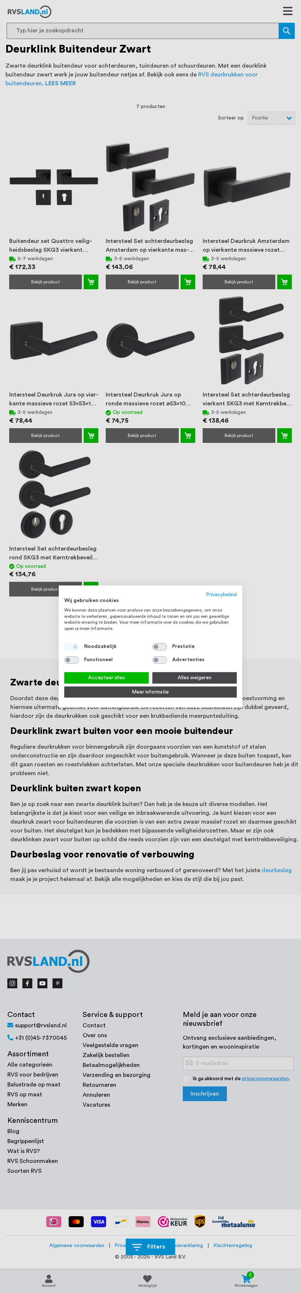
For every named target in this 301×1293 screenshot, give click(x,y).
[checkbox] (159, 647)
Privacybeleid (221, 594)
